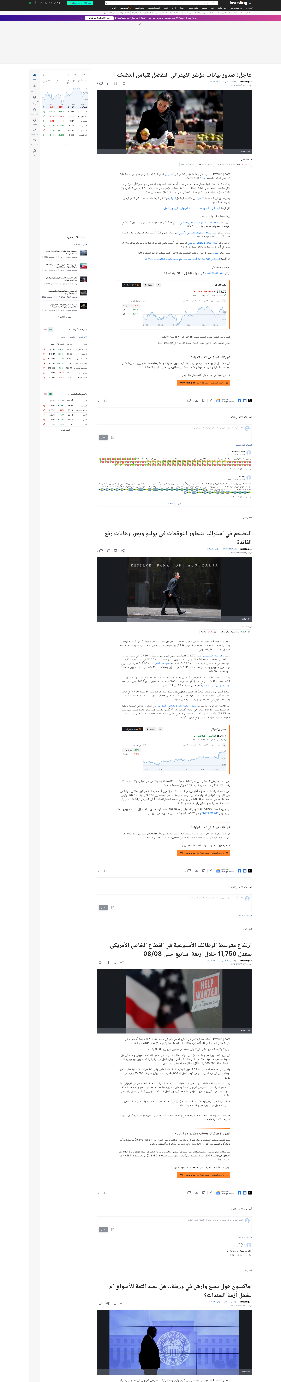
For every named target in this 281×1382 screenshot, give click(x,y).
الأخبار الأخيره (246, 12)
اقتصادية (164, 13)
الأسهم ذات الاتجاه (79, 393)
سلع (69, 75)
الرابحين (72, 337)
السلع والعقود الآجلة (201, 13)
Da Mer (242, 476)
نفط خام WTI (82, 116)
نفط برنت (83, 121)
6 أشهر (206, 301)
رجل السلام (241, 1244)
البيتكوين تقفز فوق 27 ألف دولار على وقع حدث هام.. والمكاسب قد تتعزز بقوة (181, 258)
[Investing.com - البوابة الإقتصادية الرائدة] (241, 3)
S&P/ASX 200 (210, 813)
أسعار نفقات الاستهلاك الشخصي (202, 242)
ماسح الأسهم (139, 8)
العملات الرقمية (148, 13)
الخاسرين (63, 337)
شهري (215, 252)
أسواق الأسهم (188, 13)
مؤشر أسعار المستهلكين (213, 655)
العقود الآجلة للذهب (214, 273)
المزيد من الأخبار (66, 317)
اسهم (62, 75)
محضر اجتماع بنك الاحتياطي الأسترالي (177, 705)
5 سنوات (193, 301)
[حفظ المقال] (115, 83)
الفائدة (203, 177)
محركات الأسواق (80, 329)
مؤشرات (76, 75)
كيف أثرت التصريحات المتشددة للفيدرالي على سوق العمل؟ (191, 208)
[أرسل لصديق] (196, 400)
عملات (85, 75)
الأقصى (186, 301)
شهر (212, 301)
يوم (224, 301)
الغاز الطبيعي (82, 135)
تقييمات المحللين (109, 13)
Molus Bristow (238, 451)
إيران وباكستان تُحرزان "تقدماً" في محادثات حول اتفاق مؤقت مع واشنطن (61, 265)
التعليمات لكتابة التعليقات (244, 445)
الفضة (85, 112)
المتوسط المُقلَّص (162, 663)
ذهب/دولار (83, 107)
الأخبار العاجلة (222, 13)
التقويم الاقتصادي (154, 8)
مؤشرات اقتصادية (175, 13)
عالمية (157, 13)
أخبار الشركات (136, 13)
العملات (212, 13)
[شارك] (123, 83)
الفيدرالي (169, 173)
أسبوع (218, 301)
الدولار (172, 198)
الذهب (201, 198)
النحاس (84, 126)
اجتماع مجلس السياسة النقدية (215, 685)
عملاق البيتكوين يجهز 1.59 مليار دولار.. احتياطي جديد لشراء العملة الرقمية (63, 305)
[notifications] (35, 2)
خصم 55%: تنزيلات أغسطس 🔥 (80, 3)
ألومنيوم (84, 130)
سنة (200, 301)
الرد (247, 469)
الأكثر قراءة (232, 13)
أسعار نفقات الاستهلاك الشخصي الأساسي (199, 222)
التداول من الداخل (123, 13)
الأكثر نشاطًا (83, 337)
